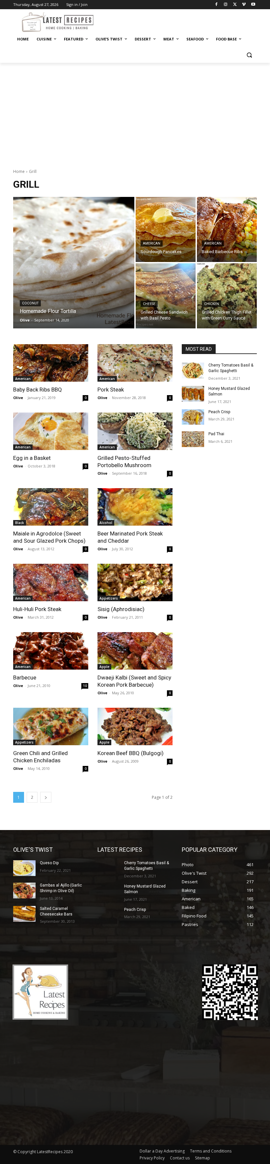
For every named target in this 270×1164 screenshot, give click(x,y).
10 (85, 685)
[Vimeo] (244, 5)
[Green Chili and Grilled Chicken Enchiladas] (50, 726)
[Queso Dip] (24, 868)
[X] (235, 5)
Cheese (149, 304)
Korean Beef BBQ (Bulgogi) (130, 753)
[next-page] (45, 797)
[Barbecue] (50, 651)
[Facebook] (216, 5)
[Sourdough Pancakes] (166, 229)
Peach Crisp (219, 412)
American (151, 243)
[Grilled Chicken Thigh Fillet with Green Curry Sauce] (227, 295)
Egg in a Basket (32, 458)
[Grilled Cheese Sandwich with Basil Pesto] (166, 295)
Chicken (211, 304)
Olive (18, 397)
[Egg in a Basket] (50, 431)
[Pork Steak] (135, 363)
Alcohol (105, 522)
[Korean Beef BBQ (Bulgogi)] (135, 726)
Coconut (30, 303)
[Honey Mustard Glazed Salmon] (193, 394)
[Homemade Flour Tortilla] (73, 262)
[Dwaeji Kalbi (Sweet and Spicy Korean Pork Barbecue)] (135, 651)
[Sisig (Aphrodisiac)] (135, 582)
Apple (104, 666)
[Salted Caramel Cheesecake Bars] (24, 914)
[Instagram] (226, 5)
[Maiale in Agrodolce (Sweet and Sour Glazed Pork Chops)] (50, 507)
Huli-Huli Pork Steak (37, 609)
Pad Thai (216, 434)
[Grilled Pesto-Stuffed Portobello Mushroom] (135, 431)
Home (19, 171)
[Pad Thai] (193, 439)
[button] (249, 55)
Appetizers (108, 598)
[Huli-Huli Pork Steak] (50, 582)
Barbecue (24, 677)
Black (19, 522)
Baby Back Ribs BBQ (37, 389)
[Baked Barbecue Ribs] (227, 229)
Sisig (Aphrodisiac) (121, 609)
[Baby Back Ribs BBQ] (50, 363)
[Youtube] (253, 5)
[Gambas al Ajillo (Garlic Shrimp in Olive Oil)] (24, 890)
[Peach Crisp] (193, 417)
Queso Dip (49, 863)
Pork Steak (110, 389)
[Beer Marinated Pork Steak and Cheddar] (135, 507)
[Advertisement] (135, 112)
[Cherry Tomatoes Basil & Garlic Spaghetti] (193, 370)
